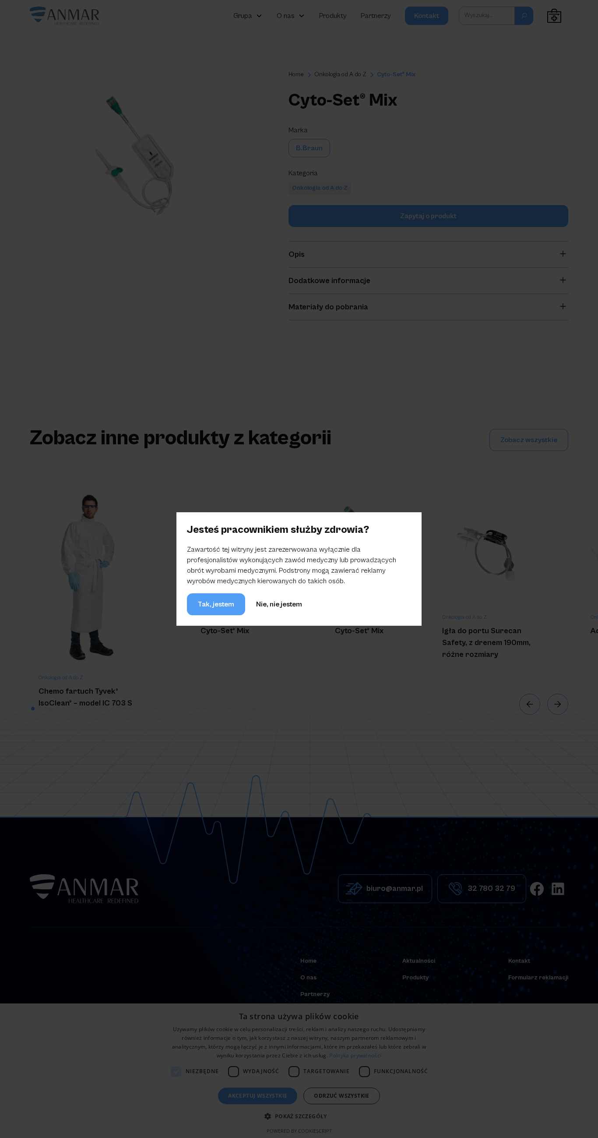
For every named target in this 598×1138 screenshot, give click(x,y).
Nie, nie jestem (279, 604)
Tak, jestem (216, 604)
